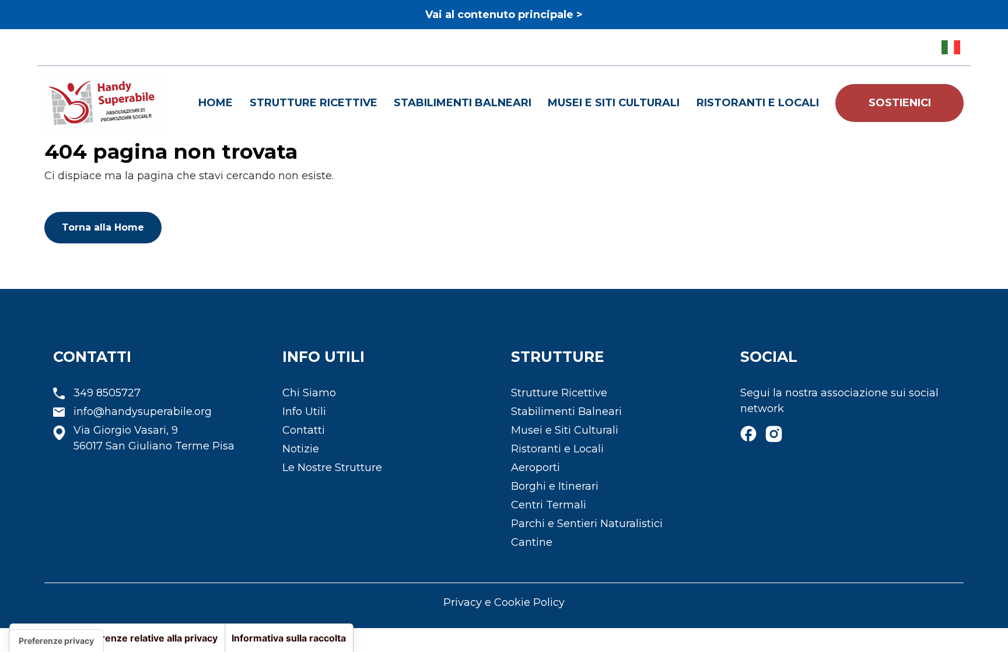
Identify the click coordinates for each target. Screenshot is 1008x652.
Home (215, 102)
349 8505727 (107, 392)
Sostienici (900, 102)
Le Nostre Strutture (332, 467)
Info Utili (304, 411)
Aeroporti (535, 467)
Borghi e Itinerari (554, 486)
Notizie (300, 448)
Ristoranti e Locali (757, 102)
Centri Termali (548, 504)
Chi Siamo (309, 392)
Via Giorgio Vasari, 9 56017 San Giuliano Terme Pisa (154, 438)
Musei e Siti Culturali (614, 102)
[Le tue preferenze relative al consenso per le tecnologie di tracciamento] (56, 641)
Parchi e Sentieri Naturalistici (587, 523)
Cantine (531, 542)
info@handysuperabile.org (143, 411)
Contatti (303, 430)
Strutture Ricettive (313, 102)
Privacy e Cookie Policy (504, 602)
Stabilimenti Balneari (462, 102)
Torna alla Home (103, 227)
